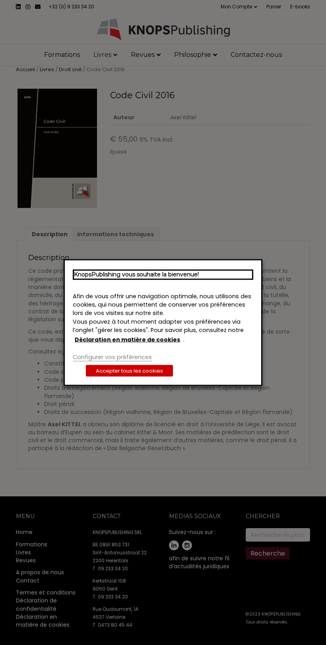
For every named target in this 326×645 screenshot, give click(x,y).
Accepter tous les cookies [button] (129, 370)
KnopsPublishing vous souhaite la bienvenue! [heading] (136, 274)
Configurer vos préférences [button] (112, 357)
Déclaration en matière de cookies (127, 340)
